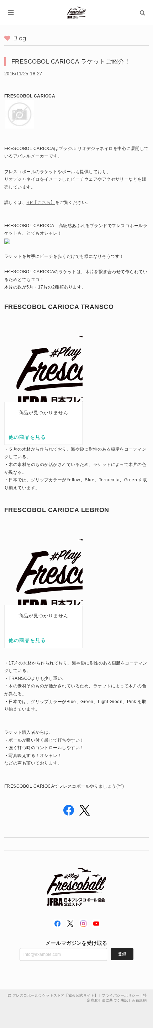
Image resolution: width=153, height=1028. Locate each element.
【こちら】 (44, 202)
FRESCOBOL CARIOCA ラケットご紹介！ (70, 61)
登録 (122, 954)
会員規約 (139, 1000)
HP (29, 202)
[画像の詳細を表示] (7, 241)
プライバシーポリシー (120, 995)
